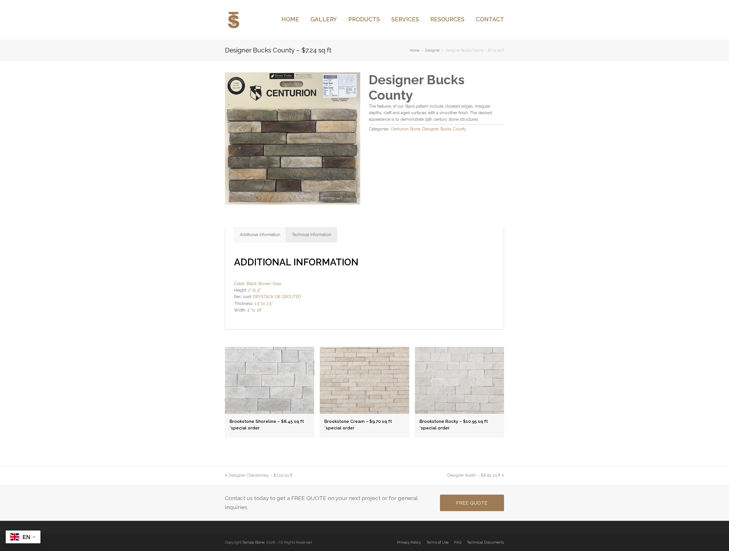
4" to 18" (254, 310)
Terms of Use (438, 542)
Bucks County (453, 129)
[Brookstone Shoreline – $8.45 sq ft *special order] (269, 410)
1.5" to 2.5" (264, 303)
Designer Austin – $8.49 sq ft (473, 475)
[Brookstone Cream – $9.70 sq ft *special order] (364, 410)
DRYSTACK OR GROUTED (277, 296)
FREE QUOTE (472, 503)
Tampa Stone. (253, 542)
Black (252, 283)
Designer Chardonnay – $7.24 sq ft (260, 475)
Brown (265, 283)
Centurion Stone (405, 129)
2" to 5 (253, 290)
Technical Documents (485, 542)
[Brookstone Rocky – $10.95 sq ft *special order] (459, 410)
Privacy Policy (409, 542)
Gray (277, 283)
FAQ (457, 542)
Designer (430, 129)
